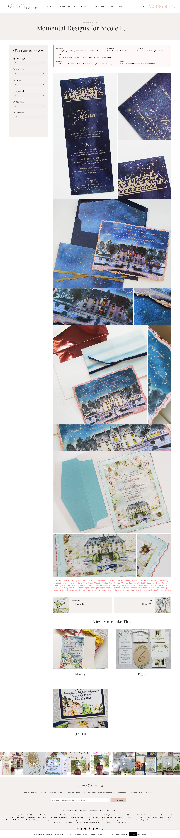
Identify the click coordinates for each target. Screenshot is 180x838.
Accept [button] (133, 834)
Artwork (59, 61)
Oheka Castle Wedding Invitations (85, 585)
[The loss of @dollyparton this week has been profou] (11, 763)
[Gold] (129, 64)
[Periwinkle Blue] (142, 64)
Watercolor (95, 51)
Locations (110, 48)
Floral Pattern (76, 64)
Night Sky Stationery (146, 583)
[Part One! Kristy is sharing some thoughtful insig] (101, 763)
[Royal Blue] (150, 64)
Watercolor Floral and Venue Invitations (123, 588)
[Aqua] (121, 64)
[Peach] (139, 64)
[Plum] (146, 64)
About (50, 6)
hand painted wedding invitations (67, 583)
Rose (97, 64)
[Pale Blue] (137, 64)
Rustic (88, 51)
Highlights (116, 6)
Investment (80, 6)
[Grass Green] (131, 64)
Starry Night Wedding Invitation (91, 588)
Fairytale (66, 51)
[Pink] (144, 64)
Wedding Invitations (155, 51)
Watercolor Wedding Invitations (105, 590)
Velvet (109, 57)
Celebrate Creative (109, 810)
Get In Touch (30, 793)
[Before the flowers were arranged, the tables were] (124, 763)
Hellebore (84, 64)
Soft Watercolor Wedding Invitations (145, 585)
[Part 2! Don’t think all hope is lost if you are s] (78, 763)
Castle (109, 51)
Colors (122, 61)
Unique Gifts (57, 793)
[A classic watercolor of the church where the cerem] (146, 763)
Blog (129, 6)
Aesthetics (59, 48)
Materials (59, 54)
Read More (141, 834)
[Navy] (133, 64)
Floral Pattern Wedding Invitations (152, 580)
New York (115, 51)
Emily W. (147, 604)
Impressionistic (80, 51)
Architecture (60, 64)
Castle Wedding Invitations (75, 580)
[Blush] (123, 64)
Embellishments (142, 51)
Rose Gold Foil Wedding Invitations (115, 585)
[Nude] (135, 64)
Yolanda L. (78, 604)
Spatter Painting (106, 64)
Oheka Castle (124, 51)
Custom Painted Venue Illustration (102, 580)
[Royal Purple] (152, 64)
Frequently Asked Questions (99, 793)
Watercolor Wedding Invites (131, 590)
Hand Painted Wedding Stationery (123, 583)
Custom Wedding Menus (127, 580)
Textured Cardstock (99, 57)
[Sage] (154, 64)
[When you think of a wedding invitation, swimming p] (56, 763)
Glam (72, 51)
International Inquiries (143, 793)
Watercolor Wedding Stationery (157, 590)
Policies (122, 793)
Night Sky (92, 64)
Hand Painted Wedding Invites (95, 583)
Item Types (140, 48)
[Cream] (125, 64)
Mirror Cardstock (75, 57)
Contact (140, 6)
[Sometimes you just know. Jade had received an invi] (168, 763)
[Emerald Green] (127, 64)
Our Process (64, 6)
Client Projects (99, 6)
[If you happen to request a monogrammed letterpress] (34, 763)
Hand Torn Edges (62, 57)
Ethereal (59, 51)
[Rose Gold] (148, 64)
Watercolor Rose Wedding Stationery (75, 590)
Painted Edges (87, 57)
